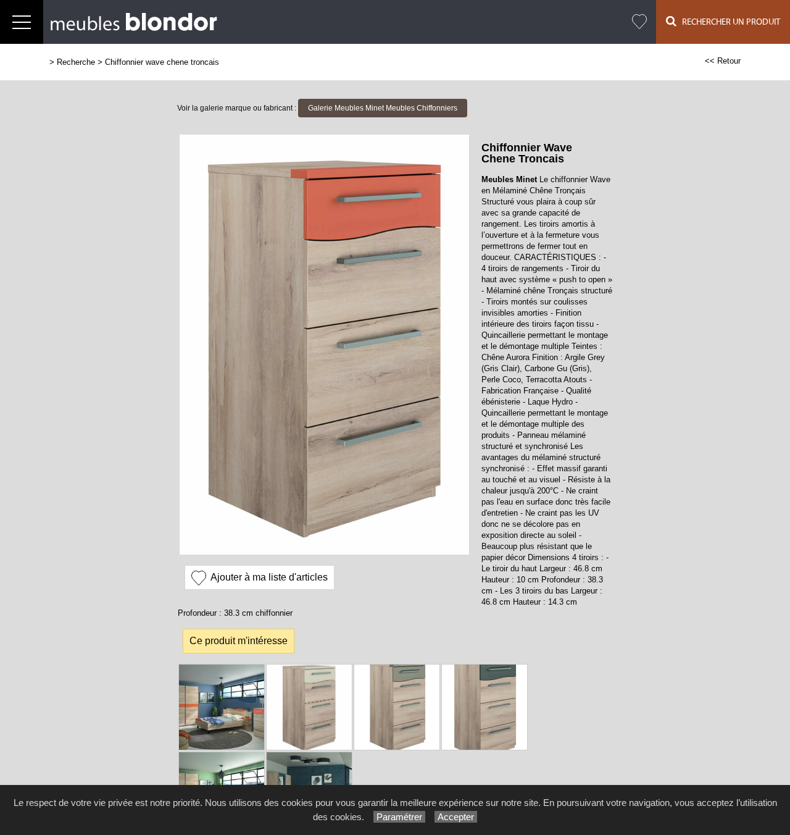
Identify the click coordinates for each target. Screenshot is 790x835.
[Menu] (21, 22)
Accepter (455, 817)
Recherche (76, 62)
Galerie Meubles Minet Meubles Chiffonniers (382, 108)
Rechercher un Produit (728, 22)
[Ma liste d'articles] (639, 22)
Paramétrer (399, 817)
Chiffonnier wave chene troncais (162, 62)
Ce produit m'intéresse (238, 641)
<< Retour (723, 60)
